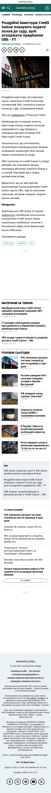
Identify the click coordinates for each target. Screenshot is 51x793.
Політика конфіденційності (25, 675)
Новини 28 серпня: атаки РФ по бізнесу (23, 528)
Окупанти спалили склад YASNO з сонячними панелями (33, 412)
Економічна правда (11, 44)
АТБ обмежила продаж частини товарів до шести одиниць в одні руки (34, 362)
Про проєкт (34, 671)
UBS (31, 243)
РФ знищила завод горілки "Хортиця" (32, 395)
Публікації (17, 15)
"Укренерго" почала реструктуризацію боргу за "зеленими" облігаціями (20, 550)
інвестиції (21, 243)
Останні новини (13, 510)
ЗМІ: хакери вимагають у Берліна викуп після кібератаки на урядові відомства (24, 538)
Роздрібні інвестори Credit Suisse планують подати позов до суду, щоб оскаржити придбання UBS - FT (25, 482)
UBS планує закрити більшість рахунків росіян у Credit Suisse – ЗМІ (25, 339)
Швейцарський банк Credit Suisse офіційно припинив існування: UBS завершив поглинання (22, 311)
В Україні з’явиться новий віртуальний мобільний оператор (33, 429)
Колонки (28, 15)
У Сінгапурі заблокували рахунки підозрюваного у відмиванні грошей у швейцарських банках (24, 325)
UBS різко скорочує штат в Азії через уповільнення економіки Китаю (25, 472)
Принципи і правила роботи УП (25, 681)
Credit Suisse (8, 243)
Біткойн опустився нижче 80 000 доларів (23, 561)
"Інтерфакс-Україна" (35, 698)
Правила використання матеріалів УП (25, 678)
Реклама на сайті (19, 671)
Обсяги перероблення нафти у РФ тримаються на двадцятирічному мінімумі (24, 571)
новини (6, 15)
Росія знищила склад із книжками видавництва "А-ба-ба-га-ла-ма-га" (35, 445)
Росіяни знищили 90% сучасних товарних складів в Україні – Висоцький (33, 380)
